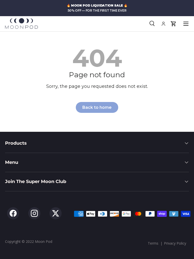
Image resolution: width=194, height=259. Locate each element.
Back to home (97, 107)
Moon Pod (43, 241)
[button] (173, 23)
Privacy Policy (175, 243)
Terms (153, 243)
